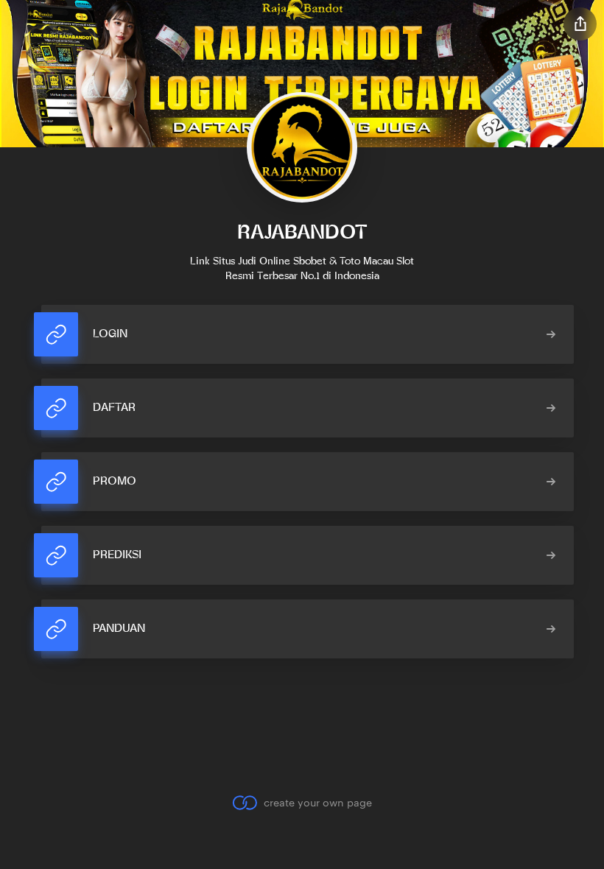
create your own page (317, 802)
